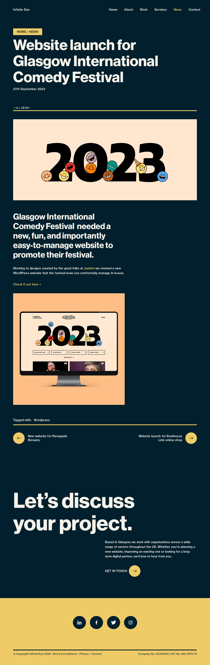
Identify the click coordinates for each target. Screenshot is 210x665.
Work (143, 9)
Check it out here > (27, 284)
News (178, 9)
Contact (194, 9)
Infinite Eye (21, 9)
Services (160, 9)
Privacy (84, 653)
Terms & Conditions (64, 653)
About (128, 9)
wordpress (42, 420)
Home (113, 9)
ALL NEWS (21, 107)
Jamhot (89, 268)
